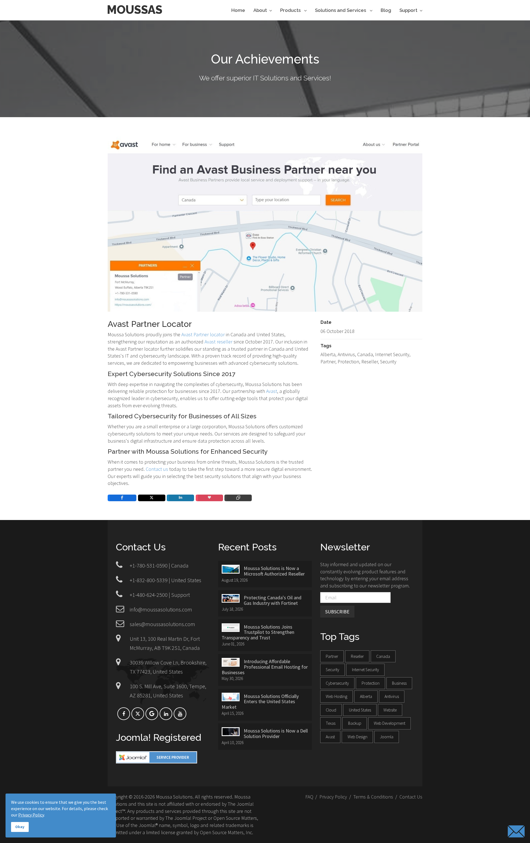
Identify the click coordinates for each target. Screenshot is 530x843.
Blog (386, 10)
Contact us (157, 469)
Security (332, 669)
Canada (383, 656)
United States (360, 710)
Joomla (386, 736)
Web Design (357, 736)
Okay (20, 826)
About (260, 10)
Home (238, 10)
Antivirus (392, 696)
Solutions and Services (341, 10)
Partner (332, 656)
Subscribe (337, 611)
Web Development (389, 723)
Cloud (331, 710)
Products (291, 10)
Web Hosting (336, 696)
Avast (271, 391)
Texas (330, 723)
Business (399, 683)
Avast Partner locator (203, 334)
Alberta (366, 696)
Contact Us (410, 797)
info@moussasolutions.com (161, 609)
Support (408, 10)
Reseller (357, 656)
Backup (354, 723)
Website (390, 710)
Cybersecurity (337, 683)
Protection (371, 683)
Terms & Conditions (373, 797)
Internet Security (365, 669)
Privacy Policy (333, 797)
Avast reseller (218, 341)
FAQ (309, 797)
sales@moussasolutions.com (162, 624)
